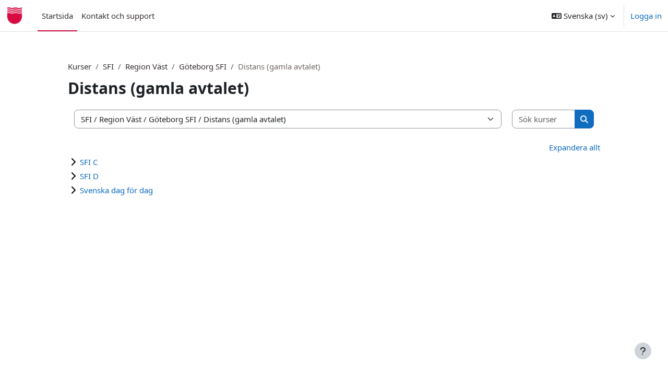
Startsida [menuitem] (57, 15)
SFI (108, 66)
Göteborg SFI (202, 66)
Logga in (646, 15)
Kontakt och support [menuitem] (117, 15)
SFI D (89, 176)
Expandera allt (574, 147)
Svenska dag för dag (116, 190)
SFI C (89, 162)
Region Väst (146, 66)
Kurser (79, 66)
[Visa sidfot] (643, 351)
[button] (583, 15)
